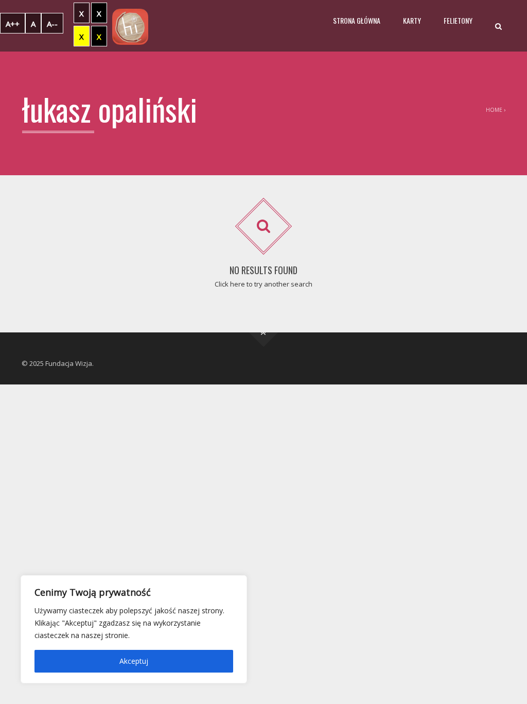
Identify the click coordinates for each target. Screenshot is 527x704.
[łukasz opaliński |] (130, 26)
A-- (52, 24)
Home (494, 109)
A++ (13, 24)
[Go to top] (263, 332)
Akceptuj (133, 661)
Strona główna (356, 20)
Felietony (458, 20)
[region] (134, 629)
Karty (412, 20)
